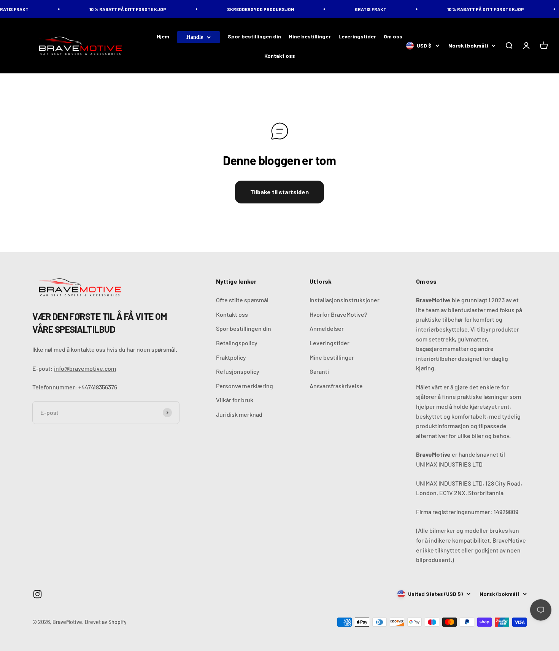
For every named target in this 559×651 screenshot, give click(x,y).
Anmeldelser (327, 328)
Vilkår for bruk (234, 399)
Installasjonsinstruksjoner (345, 299)
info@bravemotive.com (85, 368)
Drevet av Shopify (106, 622)
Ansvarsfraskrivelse (336, 385)
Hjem (163, 36)
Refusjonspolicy (237, 371)
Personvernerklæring (244, 385)
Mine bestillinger (310, 36)
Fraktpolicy (231, 357)
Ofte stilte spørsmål (242, 299)
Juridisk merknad (239, 414)
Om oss (393, 36)
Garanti (319, 371)
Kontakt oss (279, 55)
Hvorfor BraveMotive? (338, 314)
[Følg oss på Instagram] (37, 594)
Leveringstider (357, 36)
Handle (194, 37)
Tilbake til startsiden (279, 191)
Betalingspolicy (236, 342)
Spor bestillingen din (254, 36)
